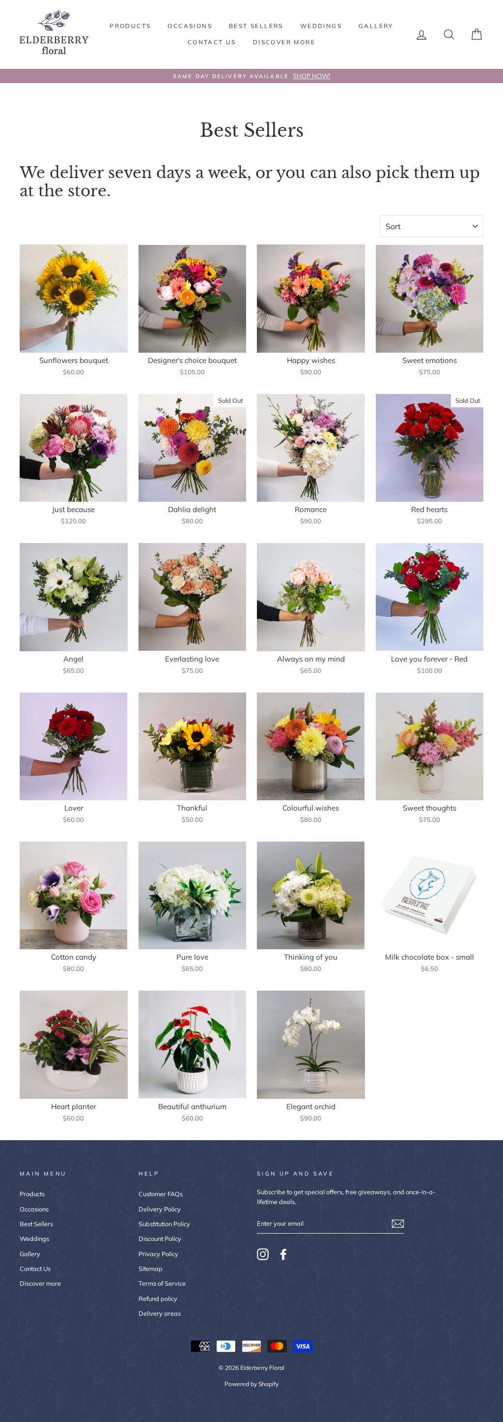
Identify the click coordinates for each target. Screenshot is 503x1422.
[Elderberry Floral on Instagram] (263, 1254)
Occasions (190, 26)
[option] (251, 76)
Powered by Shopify (251, 1384)
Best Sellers (256, 26)
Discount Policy (160, 1238)
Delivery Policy (160, 1209)
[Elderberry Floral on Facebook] (283, 1254)
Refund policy (158, 1298)
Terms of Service (162, 1283)
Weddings (321, 26)
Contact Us (212, 42)
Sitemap (151, 1268)
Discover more (284, 42)
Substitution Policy (164, 1224)
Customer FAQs (161, 1194)
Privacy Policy (158, 1254)
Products (130, 26)
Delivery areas (160, 1313)
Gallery (376, 26)
